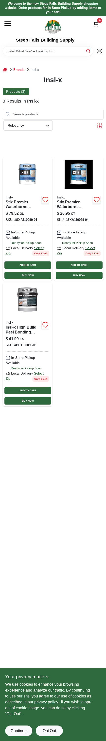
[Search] (88, 51)
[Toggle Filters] (100, 125)
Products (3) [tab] (15, 91)
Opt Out (49, 731)
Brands (18, 70)
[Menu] (7, 23)
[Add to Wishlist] (45, 200)
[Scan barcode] (99, 51)
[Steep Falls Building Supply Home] (53, 26)
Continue (19, 731)
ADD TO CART (27, 265)
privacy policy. (46, 702)
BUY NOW (28, 275)
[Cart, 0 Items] (96, 24)
